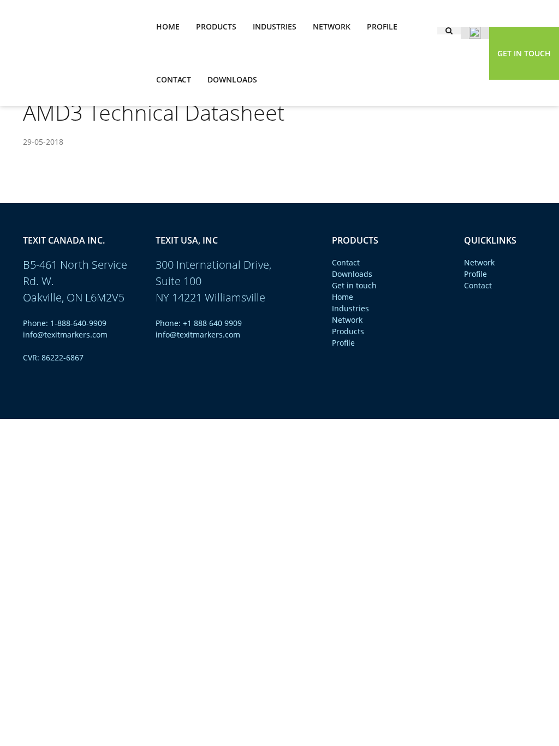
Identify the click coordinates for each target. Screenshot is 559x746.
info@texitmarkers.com (65, 334)
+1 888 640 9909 (212, 323)
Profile (382, 26)
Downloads (232, 79)
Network (331, 26)
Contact (173, 79)
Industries (274, 26)
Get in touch (524, 53)
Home (168, 26)
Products (216, 26)
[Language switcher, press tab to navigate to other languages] (475, 33)
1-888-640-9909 (78, 323)
